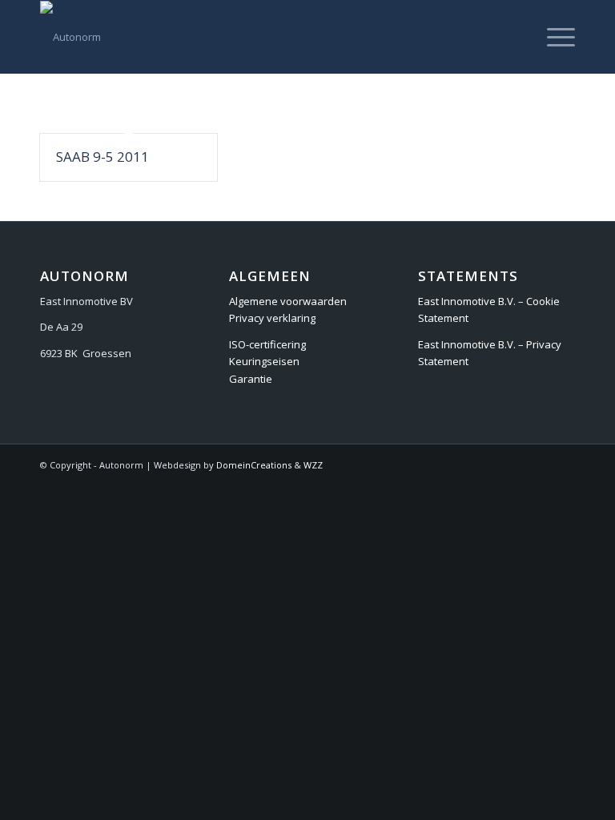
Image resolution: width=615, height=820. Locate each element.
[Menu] (553, 37)
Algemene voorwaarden (288, 301)
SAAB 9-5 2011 (102, 156)
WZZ (313, 465)
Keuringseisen (264, 361)
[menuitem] (553, 37)
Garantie (250, 379)
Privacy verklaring (272, 318)
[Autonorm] (70, 37)
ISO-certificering (267, 344)
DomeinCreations (253, 465)
